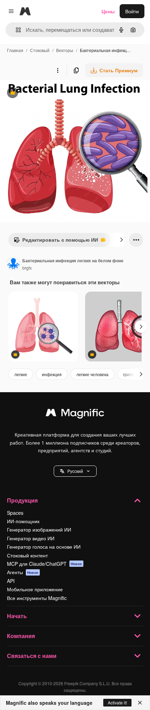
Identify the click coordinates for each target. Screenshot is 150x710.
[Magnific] (75, 414)
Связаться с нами (32, 656)
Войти (132, 11)
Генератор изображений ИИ (39, 529)
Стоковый (40, 50)
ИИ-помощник (23, 521)
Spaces (15, 512)
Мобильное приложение (35, 589)
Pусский (75, 471)
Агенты (22, 572)
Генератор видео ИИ (30, 538)
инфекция (52, 374)
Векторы (64, 50)
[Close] (140, 702)
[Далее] (121, 240)
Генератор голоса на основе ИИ (44, 546)
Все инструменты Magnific (37, 597)
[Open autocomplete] (15, 29)
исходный (47, 93)
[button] (75, 471)
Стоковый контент (27, 555)
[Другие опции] (58, 70)
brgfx (27, 268)
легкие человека (92, 374)
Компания (21, 636)
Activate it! (117, 702)
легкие (20, 374)
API (11, 580)
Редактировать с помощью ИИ (56, 241)
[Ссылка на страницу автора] (13, 264)
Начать (17, 616)
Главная (15, 50)
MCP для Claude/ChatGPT (44, 563)
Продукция (22, 500)
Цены (108, 11)
